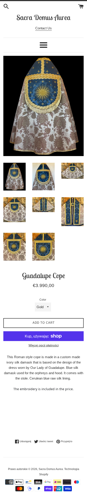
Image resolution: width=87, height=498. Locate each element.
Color (42, 299)
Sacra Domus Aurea (43, 17)
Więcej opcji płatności (44, 345)
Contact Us (43, 28)
